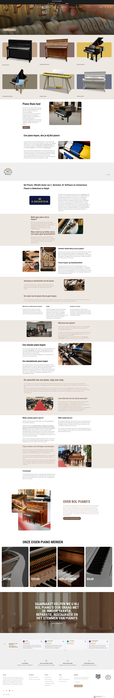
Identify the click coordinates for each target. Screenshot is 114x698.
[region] (57, 19)
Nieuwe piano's (5, 64)
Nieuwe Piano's (48, 677)
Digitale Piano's (43, 96)
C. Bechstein (83, 194)
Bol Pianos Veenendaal (33, 677)
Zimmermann (26, 427)
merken (51, 428)
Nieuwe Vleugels (48, 679)
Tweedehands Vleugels (49, 683)
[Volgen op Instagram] (6, 690)
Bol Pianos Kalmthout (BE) (34, 679)
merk (51, 421)
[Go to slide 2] (65, 650)
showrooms (33, 451)
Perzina (37, 427)
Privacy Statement (63, 681)
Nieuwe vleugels (80, 64)
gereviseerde (31, 350)
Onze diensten (57, 623)
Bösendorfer (32, 427)
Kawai (44, 427)
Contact (60, 677)
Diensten (63, 7)
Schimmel (48, 427)
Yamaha (35, 425)
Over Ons (56, 7)
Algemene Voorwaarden (64, 679)
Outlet (80, 7)
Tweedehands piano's (44, 64)
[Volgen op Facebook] (3, 690)
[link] (57, 171)
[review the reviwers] (41, 641)
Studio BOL (72, 7)
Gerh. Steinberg (67, 578)
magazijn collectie (75, 333)
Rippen (41, 427)
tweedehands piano (47, 144)
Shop (33, 7)
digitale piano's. (47, 147)
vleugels (32, 147)
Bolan (90, 578)
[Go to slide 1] (64, 650)
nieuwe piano (39, 144)
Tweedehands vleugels (7, 96)
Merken (49, 7)
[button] (57, 3)
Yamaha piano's (80, 96)
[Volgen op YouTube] (9, 690)
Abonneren (78, 685)
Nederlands (99, 696)
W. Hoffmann (50, 425)
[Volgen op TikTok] (12, 690)
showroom (44, 385)
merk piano (87, 326)
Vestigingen (40, 7)
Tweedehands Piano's (49, 681)
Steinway (39, 425)
